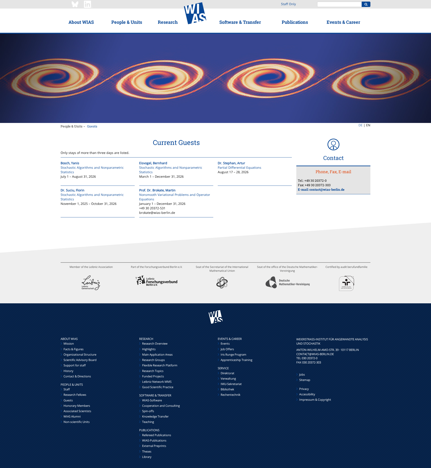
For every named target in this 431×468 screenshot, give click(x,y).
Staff (67, 389)
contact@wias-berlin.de (326, 189)
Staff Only (288, 4)
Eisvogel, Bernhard (153, 163)
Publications (295, 22)
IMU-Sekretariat (231, 384)
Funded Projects (153, 376)
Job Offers (227, 349)
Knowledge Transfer (155, 416)
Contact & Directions (77, 376)
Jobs (302, 374)
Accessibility (307, 394)
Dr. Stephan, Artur (231, 163)
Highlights (149, 349)
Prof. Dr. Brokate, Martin (157, 190)
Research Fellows (75, 395)
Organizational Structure (80, 354)
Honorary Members (77, 406)
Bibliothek (227, 389)
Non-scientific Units (77, 422)
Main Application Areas (157, 354)
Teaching (148, 422)
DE (360, 125)
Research (168, 22)
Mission (69, 343)
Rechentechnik (230, 395)
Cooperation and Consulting (161, 406)
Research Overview (154, 343)
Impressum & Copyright (315, 400)
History (68, 371)
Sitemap (304, 380)
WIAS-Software (152, 400)
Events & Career (343, 22)
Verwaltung (228, 378)
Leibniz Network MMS (157, 382)
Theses (146, 451)
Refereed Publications (156, 435)
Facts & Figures (74, 349)
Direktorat (227, 373)
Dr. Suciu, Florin (72, 190)
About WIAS (81, 22)
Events (225, 343)
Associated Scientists (77, 411)
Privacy (304, 389)
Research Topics (152, 371)
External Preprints (154, 446)
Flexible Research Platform (159, 365)
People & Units (126, 22)
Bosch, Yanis (70, 163)
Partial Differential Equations (239, 167)
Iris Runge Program (233, 354)
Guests (92, 126)
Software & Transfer (240, 22)
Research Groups (153, 360)
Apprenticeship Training (236, 360)
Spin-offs (148, 411)
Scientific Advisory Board (80, 360)
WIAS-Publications (154, 440)
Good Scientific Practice (157, 387)
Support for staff (75, 365)
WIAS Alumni (72, 416)
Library (147, 457)
